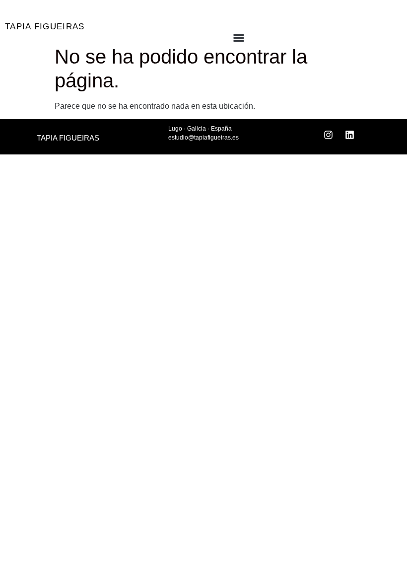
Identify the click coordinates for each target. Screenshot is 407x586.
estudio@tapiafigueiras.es (203, 137)
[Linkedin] (349, 134)
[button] (219, 38)
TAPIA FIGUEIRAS (45, 26)
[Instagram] (328, 134)
